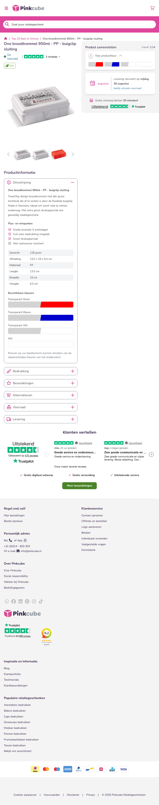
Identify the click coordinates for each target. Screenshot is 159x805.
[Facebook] (13, 601)
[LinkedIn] (20, 601)
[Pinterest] (27, 601)
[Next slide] (72, 154)
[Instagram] (34, 601)
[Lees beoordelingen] (42, 57)
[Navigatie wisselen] (6, 8)
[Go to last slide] (8, 154)
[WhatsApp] (7, 601)
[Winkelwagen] (152, 8)
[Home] (5, 38)
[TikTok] (41, 601)
